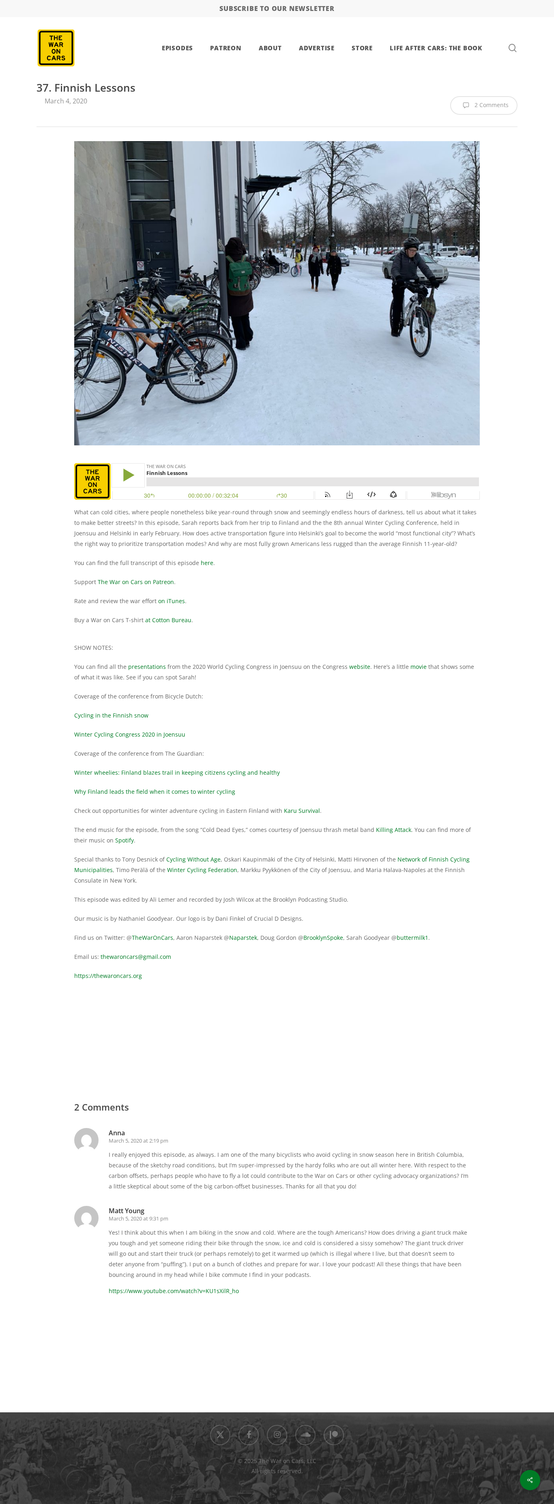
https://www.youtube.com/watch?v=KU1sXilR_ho (174, 1291)
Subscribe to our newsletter (277, 8)
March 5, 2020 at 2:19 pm (138, 1140)
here (207, 563)
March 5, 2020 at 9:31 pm (138, 1218)
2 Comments (491, 105)
